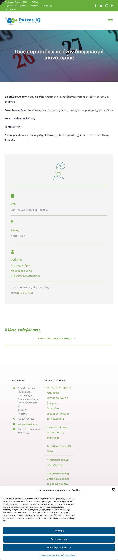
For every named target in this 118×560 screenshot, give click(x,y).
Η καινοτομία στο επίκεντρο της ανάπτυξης (57, 432)
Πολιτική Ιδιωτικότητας (66, 555)
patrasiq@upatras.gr (28, 424)
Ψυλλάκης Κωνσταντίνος (25, 275)
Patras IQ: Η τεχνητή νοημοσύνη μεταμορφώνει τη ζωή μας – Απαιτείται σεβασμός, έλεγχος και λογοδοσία (59, 403)
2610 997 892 (24, 292)
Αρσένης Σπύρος (21, 265)
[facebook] (95, 5)
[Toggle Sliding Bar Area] (3, 3)
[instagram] (106, 5)
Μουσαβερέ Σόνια (21, 270)
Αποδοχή (59, 530)
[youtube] (101, 5)
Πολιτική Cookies (47, 555)
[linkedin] (112, 5)
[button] (113, 490)
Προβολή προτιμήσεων (59, 547)
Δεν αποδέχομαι (59, 539)
